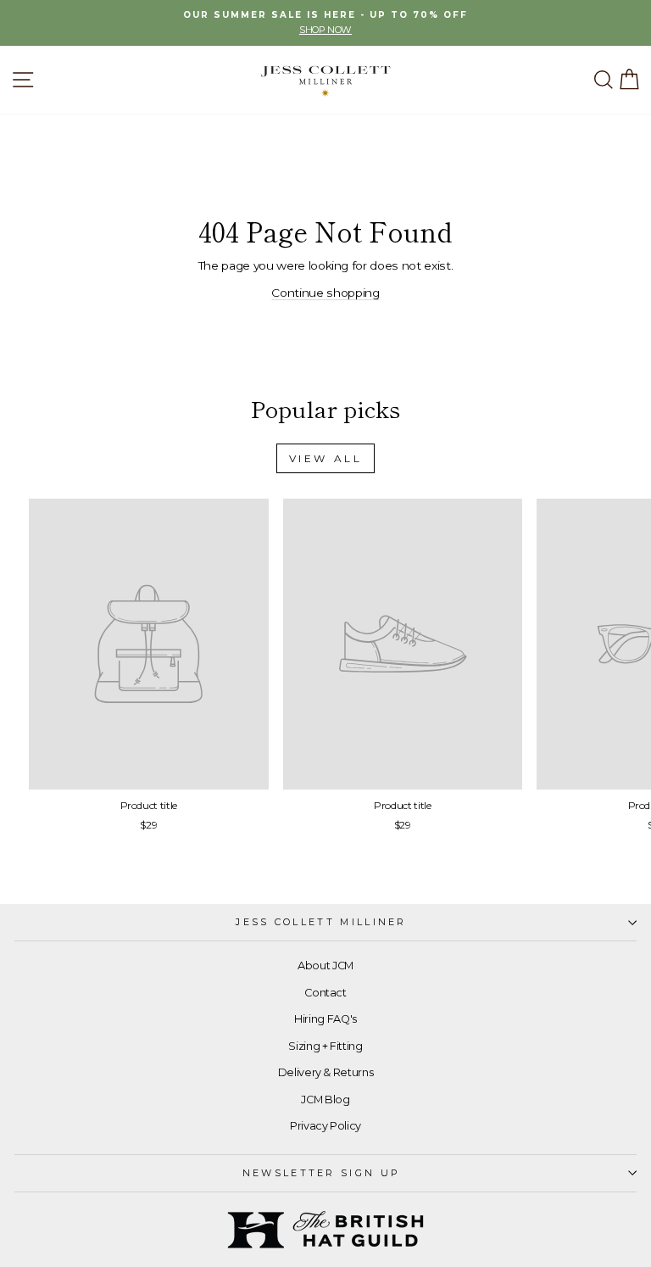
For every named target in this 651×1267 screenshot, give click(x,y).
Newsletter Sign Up (321, 1173)
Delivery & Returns (326, 1072)
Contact (325, 992)
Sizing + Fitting (325, 1046)
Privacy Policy (325, 1125)
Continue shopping (325, 292)
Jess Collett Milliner (321, 922)
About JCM (325, 965)
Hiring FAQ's (325, 1019)
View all (326, 458)
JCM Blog (325, 1099)
